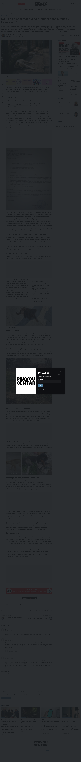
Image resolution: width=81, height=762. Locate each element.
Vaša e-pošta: (41, 379)
